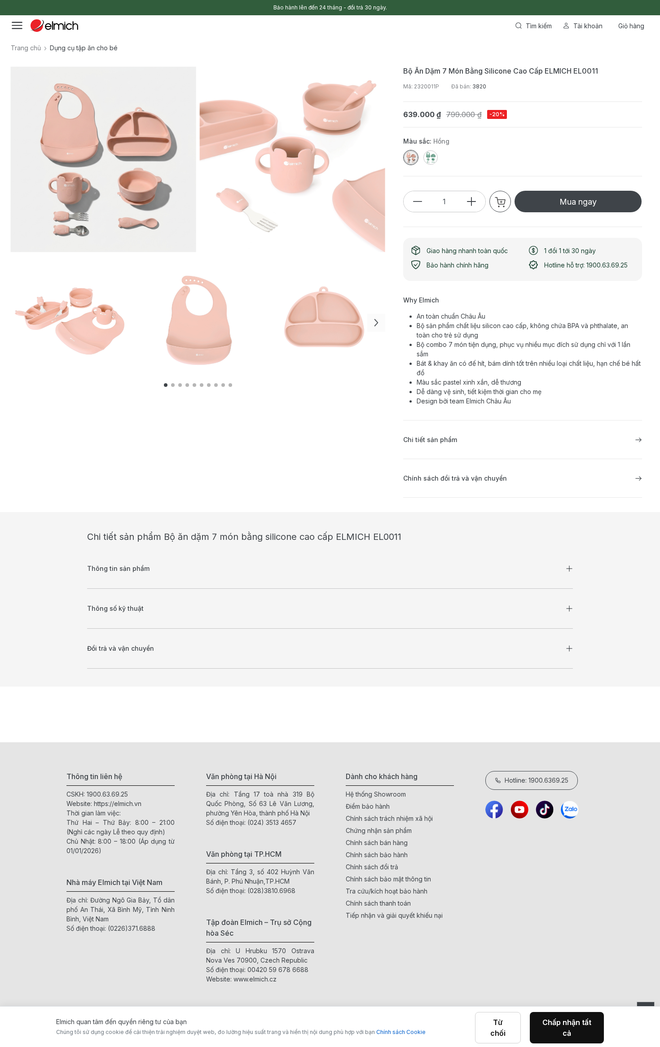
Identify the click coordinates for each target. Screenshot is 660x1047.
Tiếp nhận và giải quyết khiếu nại (394, 915)
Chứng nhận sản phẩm (379, 830)
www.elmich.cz (255, 979)
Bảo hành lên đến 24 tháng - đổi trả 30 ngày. (330, 7)
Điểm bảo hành (368, 806)
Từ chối (498, 1028)
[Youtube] (519, 810)
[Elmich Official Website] (54, 25)
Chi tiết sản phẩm (430, 439)
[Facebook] (494, 810)
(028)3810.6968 (271, 890)
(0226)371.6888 (131, 928)
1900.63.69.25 (107, 794)
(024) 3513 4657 (271, 822)
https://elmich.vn (117, 803)
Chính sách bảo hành (377, 855)
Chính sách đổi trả (372, 867)
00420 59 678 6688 (277, 969)
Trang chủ (26, 48)
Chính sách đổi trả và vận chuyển (455, 478)
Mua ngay (578, 201)
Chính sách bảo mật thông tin (388, 879)
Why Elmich (421, 300)
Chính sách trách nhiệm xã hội (389, 818)
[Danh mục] (17, 25)
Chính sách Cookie (401, 1032)
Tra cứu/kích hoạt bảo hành (386, 891)
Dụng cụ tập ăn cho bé (84, 48)
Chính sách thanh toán (378, 903)
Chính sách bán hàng (377, 842)
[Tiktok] (545, 810)
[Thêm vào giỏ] (155, 308)
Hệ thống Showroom (376, 794)
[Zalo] (570, 810)
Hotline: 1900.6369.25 (536, 780)
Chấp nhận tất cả (566, 1028)
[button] (376, 323)
